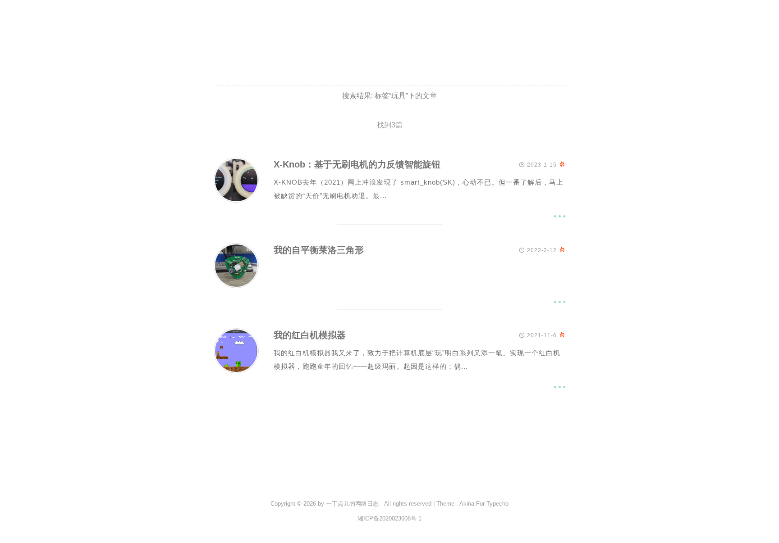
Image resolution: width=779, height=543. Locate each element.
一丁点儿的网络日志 (352, 503)
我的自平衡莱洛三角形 (319, 250)
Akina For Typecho (484, 503)
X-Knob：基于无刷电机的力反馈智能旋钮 (357, 164)
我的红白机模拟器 (310, 335)
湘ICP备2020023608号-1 (389, 518)
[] (236, 200)
